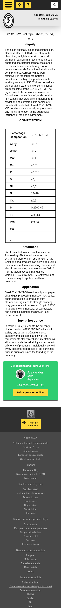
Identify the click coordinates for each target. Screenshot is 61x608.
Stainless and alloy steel (30, 484)
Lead (30, 606)
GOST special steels (30, 459)
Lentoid (30, 571)
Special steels (30, 451)
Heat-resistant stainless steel (30, 493)
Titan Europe (30, 478)
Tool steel (30, 513)
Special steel (30, 509)
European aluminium (30, 590)
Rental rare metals (30, 563)
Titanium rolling (30, 470)
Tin (30, 602)
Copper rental (30, 536)
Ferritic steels (30, 501)
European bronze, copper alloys (30, 528)
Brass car (30, 540)
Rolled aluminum (30, 582)
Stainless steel (30, 489)
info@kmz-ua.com (48, 18)
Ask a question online (30, 392)
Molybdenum (30, 559)
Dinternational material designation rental (30, 586)
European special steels (30, 455)
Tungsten (30, 555)
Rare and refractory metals (30, 550)
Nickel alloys (30, 437)
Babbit (30, 594)
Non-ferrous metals (30, 577)
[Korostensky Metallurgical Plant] (8, 20)
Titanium (30, 464)
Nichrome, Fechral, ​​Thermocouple (30, 443)
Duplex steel (30, 505)
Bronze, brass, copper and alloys (30, 519)
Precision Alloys (31, 447)
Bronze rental (30, 524)
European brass (30, 544)
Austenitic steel (30, 497)
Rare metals (30, 567)
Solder (30, 598)
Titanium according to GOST (30, 474)
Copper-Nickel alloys (30, 532)
